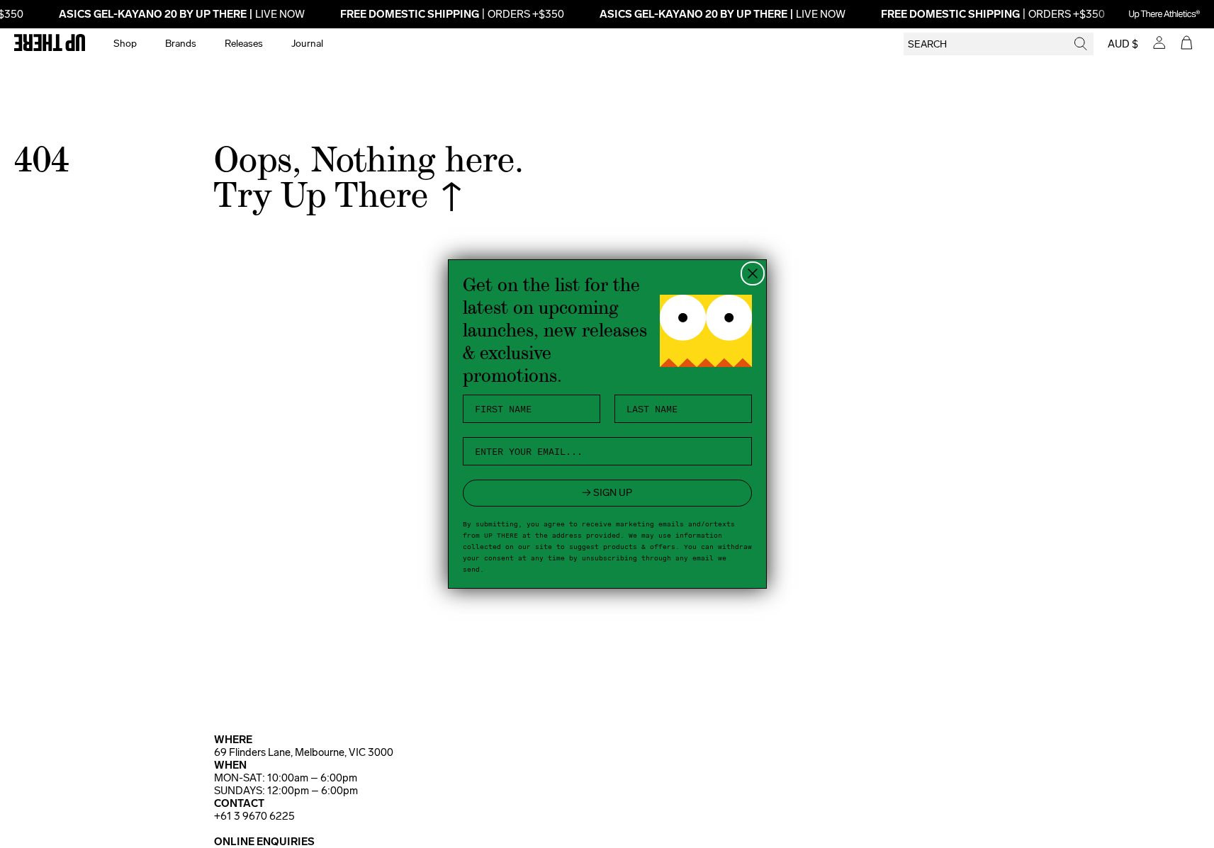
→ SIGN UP (607, 493)
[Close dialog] (752, 273)
